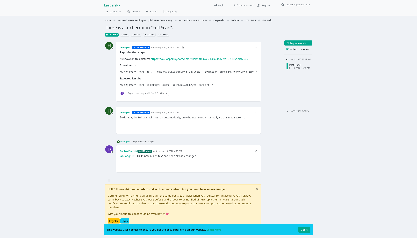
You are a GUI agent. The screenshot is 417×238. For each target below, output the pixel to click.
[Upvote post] (243, 93)
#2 (256, 112)
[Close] (257, 189)
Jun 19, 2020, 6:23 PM (172, 151)
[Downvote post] (254, 93)
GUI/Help (113, 34)
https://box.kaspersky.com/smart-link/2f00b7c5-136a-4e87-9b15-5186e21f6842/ (199, 59)
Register (113, 221)
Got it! (304, 229)
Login (125, 221)
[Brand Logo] (112, 5)
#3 (256, 151)
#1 (256, 47)
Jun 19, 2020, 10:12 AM (170, 47)
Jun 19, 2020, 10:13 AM (170, 112)
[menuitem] (219, 5)
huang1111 (125, 47)
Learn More (214, 229)
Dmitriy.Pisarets (128, 151)
